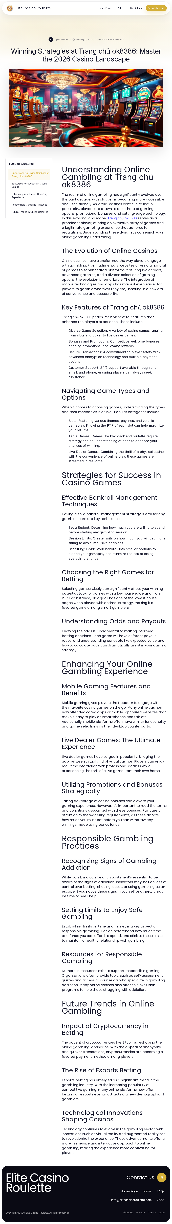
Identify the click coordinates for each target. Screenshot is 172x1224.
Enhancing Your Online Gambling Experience (29, 196)
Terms (152, 1212)
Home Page (129, 1191)
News (147, 1191)
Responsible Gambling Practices (29, 204)
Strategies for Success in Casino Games (30, 185)
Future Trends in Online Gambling (30, 211)
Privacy (140, 1212)
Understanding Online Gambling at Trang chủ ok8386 (30, 175)
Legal (162, 1212)
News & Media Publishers (110, 39)
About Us (128, 1212)
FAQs (160, 1191)
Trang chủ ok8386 (122, 218)
